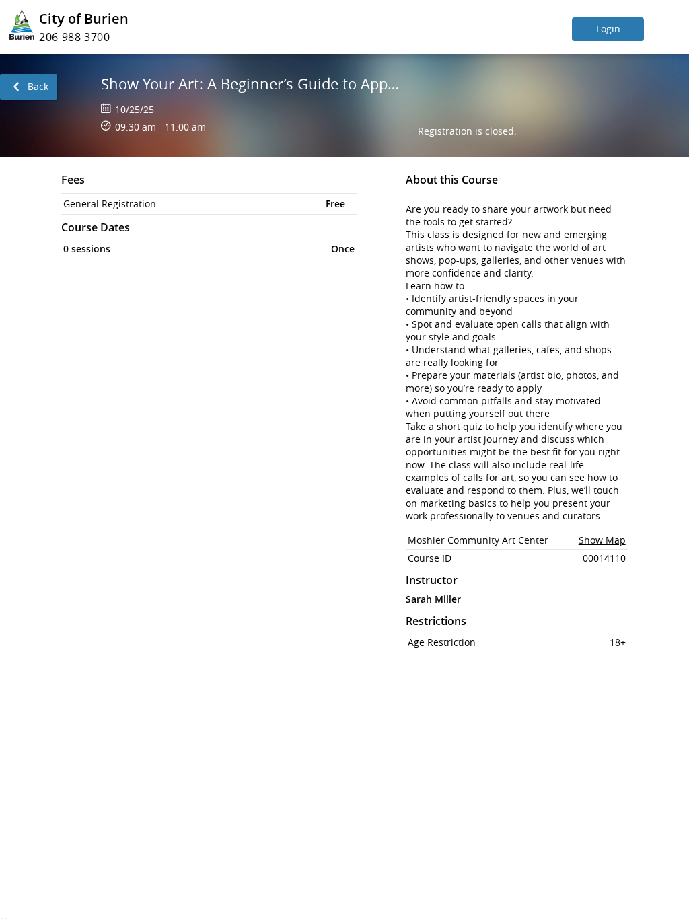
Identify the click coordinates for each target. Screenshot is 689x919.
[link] (28, 87)
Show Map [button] (602, 540)
